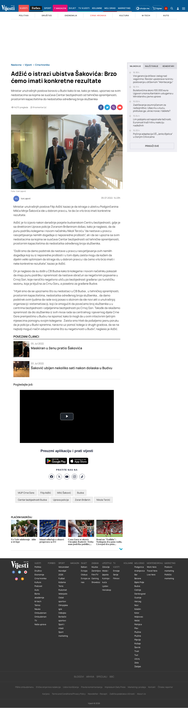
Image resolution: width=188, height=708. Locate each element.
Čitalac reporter (165, 687)
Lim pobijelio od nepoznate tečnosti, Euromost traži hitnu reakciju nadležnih (152, 122)
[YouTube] (67, 476)
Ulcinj (137, 658)
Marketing (170, 563)
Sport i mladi (61, 626)
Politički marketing (169, 576)
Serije (115, 574)
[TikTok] (82, 476)
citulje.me (144, 8)
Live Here (151, 574)
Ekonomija (39, 574)
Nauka (37, 609)
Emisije (116, 570)
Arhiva (90, 676)
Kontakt (152, 687)
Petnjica (138, 624)
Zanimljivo (96, 570)
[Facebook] (51, 476)
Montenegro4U (155, 563)
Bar (135, 574)
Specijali (101, 676)
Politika (38, 567)
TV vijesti (116, 565)
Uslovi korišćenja (71, 687)
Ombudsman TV (40, 618)
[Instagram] (74, 476)
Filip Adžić (45, 492)
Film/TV (95, 574)
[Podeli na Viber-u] (113, 107)
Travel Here (152, 570)
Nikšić (137, 620)
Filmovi (116, 578)
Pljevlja (137, 639)
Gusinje (137, 597)
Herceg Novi (137, 603)
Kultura (38, 582)
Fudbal (61, 578)
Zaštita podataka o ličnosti (122, 693)
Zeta (136, 662)
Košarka (62, 582)
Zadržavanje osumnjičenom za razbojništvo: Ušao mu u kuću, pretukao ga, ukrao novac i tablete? (151, 108)
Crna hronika (40, 578)
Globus (84, 574)
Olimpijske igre (63, 607)
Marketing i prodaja (137, 687)
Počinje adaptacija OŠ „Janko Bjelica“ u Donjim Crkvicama (153, 135)
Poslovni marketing (169, 569)
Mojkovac (138, 616)
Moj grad (139, 563)
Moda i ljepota (105, 572)
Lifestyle (107, 563)
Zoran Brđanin (82, 499)
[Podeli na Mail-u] (120, 107)
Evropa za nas (85, 580)
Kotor (136, 613)
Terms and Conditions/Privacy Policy (68, 693)
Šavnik (137, 647)
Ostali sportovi (62, 599)
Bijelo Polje (139, 582)
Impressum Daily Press (115, 687)
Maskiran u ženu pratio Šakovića (56, 348)
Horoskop (106, 590)
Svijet (84, 563)
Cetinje (137, 590)
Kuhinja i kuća (106, 580)
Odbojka (62, 613)
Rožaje (137, 643)
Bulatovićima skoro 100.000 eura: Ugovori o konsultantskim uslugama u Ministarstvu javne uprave (153, 93)
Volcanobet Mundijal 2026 (63, 571)
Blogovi (79, 676)
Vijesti (38, 563)
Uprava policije (61, 499)
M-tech (38, 601)
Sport (61, 563)
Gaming (95, 578)
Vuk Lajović (26, 198)
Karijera (45, 693)
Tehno (37, 605)
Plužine (137, 632)
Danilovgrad (139, 593)
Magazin (74, 563)
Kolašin (137, 609)
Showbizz (96, 582)
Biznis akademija (39, 595)
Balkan (84, 567)
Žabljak (137, 666)
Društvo (38, 570)
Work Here (151, 567)
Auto (37, 590)
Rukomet (62, 590)
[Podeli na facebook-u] (101, 107)
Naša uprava (40, 624)
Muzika (95, 567)
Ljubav (105, 586)
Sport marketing (63, 634)
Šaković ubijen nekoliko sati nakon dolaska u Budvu (71, 368)
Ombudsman (40, 613)
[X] (59, 476)
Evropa (84, 570)
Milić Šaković (64, 492)
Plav (136, 628)
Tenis (60, 586)
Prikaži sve (152, 146)
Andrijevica (139, 570)
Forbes (51, 563)
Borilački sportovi (62, 618)
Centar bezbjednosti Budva (32, 499)
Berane (137, 578)
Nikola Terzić (103, 499)
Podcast (38, 586)
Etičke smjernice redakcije (48, 687)
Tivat (136, 651)
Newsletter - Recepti (97, 693)
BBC (112, 676)
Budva (80, 492)
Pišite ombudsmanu (24, 687)
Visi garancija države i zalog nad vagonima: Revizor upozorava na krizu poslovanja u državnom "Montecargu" (153, 78)
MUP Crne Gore (26, 492)
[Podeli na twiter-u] (107, 107)
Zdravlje (106, 567)
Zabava (95, 563)
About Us (141, 693)
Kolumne (128, 563)
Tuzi (136, 655)
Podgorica (139, 567)
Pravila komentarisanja (91, 687)
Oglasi (159, 8)
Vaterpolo (62, 593)
